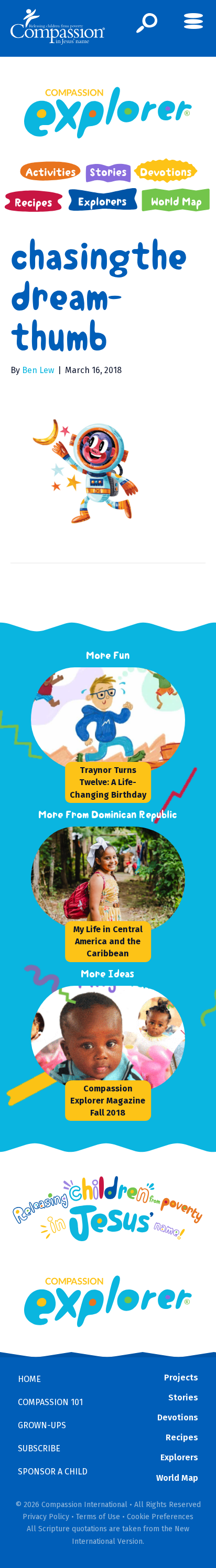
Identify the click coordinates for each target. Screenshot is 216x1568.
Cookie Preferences (160, 1516)
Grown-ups (42, 1425)
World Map (177, 1478)
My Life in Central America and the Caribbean (108, 941)
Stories (183, 1397)
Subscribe (39, 1448)
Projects (181, 1378)
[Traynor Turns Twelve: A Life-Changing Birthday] (109, 719)
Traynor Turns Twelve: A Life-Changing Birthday (108, 782)
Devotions (177, 1417)
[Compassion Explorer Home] (108, 112)
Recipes (182, 1437)
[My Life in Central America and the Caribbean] (109, 879)
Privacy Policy (46, 1516)
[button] (147, 23)
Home (29, 1379)
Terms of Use (98, 1516)
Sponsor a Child (53, 1472)
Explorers (179, 1457)
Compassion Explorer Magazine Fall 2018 (107, 1101)
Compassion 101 (50, 1402)
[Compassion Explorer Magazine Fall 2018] (109, 1038)
